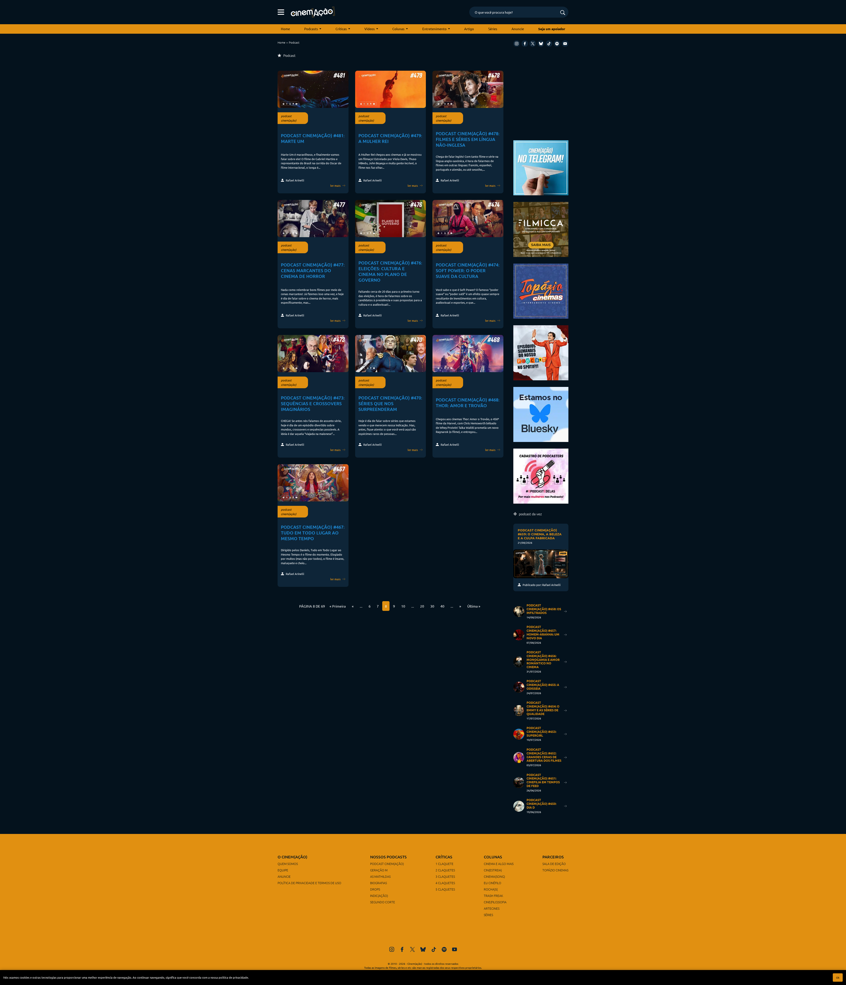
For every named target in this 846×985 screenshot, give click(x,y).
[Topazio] (540, 290)
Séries (492, 29)
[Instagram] (516, 43)
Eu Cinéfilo (492, 883)
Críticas (341, 29)
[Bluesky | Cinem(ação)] (540, 414)
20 (422, 606)
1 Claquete (444, 863)
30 (432, 606)
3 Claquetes (445, 876)
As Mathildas (380, 876)
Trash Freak (493, 895)
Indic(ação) (379, 895)
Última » (473, 606)
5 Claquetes (445, 889)
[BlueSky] (541, 43)
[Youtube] (565, 43)
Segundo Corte (382, 902)
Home (285, 29)
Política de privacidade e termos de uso (309, 883)
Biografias (378, 883)
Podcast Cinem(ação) (387, 863)
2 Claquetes (445, 870)
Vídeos (369, 29)
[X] (532, 43)
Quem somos (288, 863)
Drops (375, 889)
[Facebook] (524, 43)
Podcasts (311, 29)
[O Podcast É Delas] (540, 475)
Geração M (379, 870)
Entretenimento (434, 29)
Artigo (469, 29)
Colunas (398, 29)
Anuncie (518, 29)
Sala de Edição (554, 863)
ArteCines (491, 908)
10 (403, 606)
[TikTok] (549, 43)
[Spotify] (557, 43)
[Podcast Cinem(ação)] (540, 352)
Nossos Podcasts (388, 856)
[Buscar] (562, 13)
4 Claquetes (445, 883)
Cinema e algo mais (499, 863)
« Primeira (338, 606)
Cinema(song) (494, 876)
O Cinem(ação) (292, 856)
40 (442, 606)
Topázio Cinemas (555, 870)
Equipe (283, 870)
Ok (837, 977)
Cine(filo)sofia (495, 902)
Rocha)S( (491, 889)
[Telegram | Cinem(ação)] (540, 167)
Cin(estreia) (493, 870)
